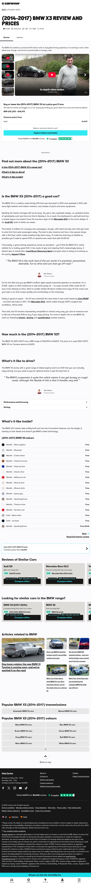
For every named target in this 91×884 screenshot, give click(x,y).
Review (7, 37)
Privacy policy (62, 808)
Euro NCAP (83, 299)
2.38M (33, 29)
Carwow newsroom (46, 783)
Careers (75, 773)
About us (43, 773)
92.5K (42, 29)
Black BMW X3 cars (23, 725)
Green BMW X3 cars (67, 731)
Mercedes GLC (61, 219)
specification (44, 318)
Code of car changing (42, 811)
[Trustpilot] (59, 138)
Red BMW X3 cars (67, 737)
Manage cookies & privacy (25, 808)
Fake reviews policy (74, 808)
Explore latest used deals (45, 133)
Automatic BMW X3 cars (23, 711)
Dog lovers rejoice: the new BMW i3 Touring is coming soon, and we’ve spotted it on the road (21, 667)
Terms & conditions (8, 808)
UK (6, 817)
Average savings (7, 834)
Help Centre (7, 773)
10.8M (7, 29)
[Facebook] (3, 789)
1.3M (26, 29)
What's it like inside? (12, 177)
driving (30, 318)
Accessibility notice (27, 811)
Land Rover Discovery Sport (39, 251)
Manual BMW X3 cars (67, 711)
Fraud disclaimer (41, 808)
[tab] (6, 37)
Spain (25, 817)
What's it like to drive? (13, 172)
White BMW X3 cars (67, 743)
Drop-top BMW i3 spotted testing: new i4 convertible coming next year (56, 655)
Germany (15, 817)
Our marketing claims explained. (15, 831)
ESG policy (52, 808)
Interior (20, 37)
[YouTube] (20, 789)
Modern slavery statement (11, 811)
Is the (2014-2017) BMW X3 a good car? (22, 167)
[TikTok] (26, 789)
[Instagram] (14, 789)
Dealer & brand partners (81, 776)
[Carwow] (11, 3)
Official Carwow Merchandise (50, 786)
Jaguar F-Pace (18, 254)
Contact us (44, 776)
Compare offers (22, 581)
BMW (4, 10)
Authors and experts (47, 780)
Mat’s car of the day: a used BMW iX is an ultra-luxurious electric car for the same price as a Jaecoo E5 (56, 685)
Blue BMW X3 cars (67, 725)
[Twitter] (9, 789)
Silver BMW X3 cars (23, 743)
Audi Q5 (9, 222)
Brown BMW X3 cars (23, 731)
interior (21, 318)
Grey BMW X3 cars (23, 737)
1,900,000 (17, 29)
